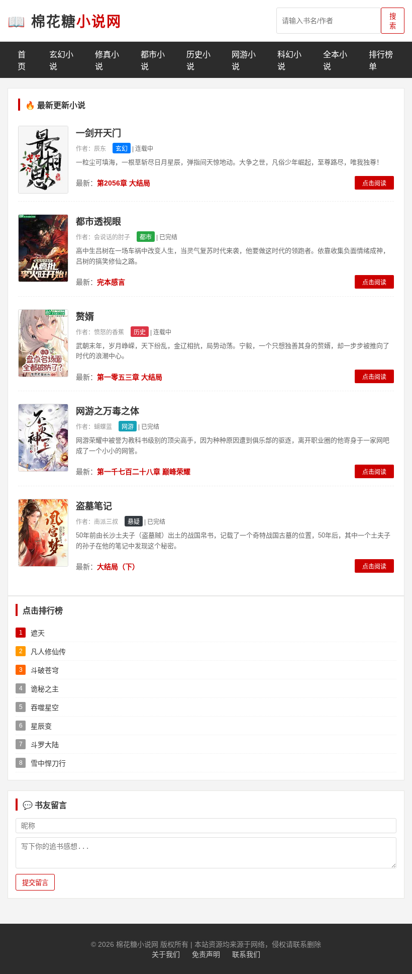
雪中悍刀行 (48, 763)
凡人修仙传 (48, 652)
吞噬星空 (45, 707)
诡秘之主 (45, 689)
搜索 (392, 21)
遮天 (38, 633)
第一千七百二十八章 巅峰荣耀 (143, 472)
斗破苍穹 (45, 670)
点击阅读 (374, 183)
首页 (22, 60)
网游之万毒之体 (107, 411)
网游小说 (244, 60)
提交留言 (35, 883)
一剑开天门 (98, 133)
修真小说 (107, 60)
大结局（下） (118, 567)
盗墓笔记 (94, 506)
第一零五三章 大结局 (129, 377)
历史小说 (198, 60)
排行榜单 (381, 60)
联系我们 (246, 954)
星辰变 (41, 726)
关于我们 (166, 954)
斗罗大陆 (45, 745)
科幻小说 (289, 60)
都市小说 (153, 60)
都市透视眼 (98, 222)
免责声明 (206, 954)
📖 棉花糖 (65, 22)
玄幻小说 (61, 60)
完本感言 (111, 282)
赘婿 (85, 317)
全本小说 (335, 60)
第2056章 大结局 (123, 183)
